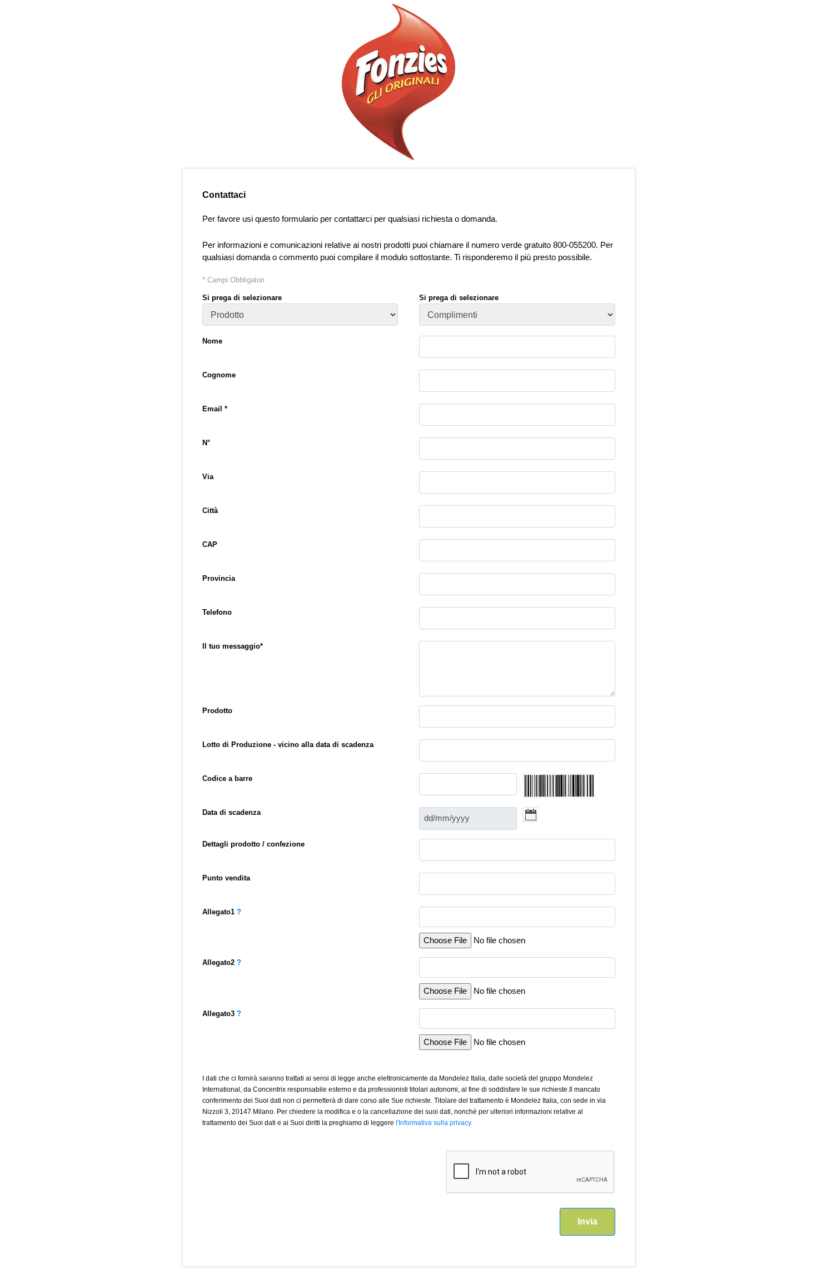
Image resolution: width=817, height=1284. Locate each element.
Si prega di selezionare (242, 297)
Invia (587, 1221)
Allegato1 (221, 912)
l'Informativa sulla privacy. (434, 1123)
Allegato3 (221, 1013)
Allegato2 (221, 962)
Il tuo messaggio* (232, 646)
